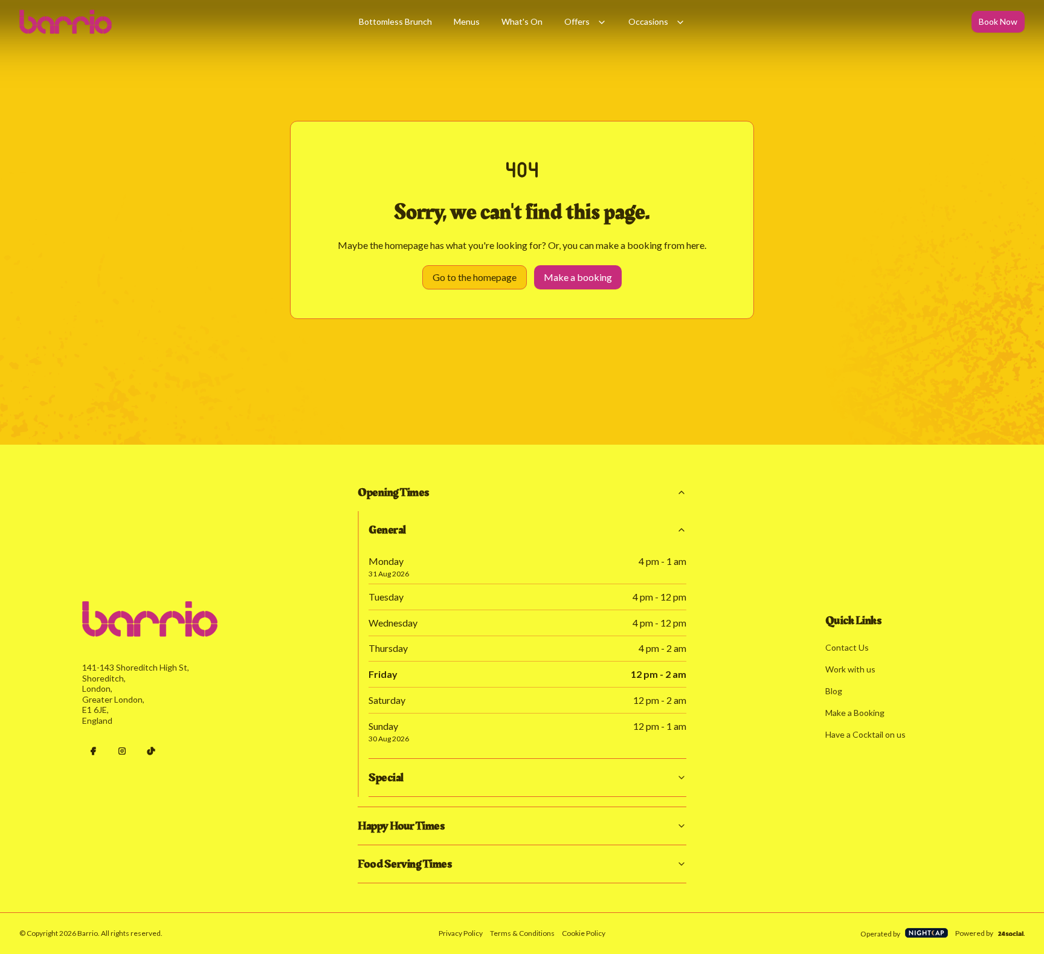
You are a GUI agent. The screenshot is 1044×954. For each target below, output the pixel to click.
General (387, 530)
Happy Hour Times (401, 826)
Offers (577, 21)
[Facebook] (93, 751)
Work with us (850, 669)
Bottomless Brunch (395, 21)
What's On (522, 21)
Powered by (974, 933)
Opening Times (393, 492)
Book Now (998, 21)
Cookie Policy (583, 933)
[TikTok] (151, 751)
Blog (833, 691)
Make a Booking (854, 712)
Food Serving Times (404, 864)
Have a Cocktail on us (865, 734)
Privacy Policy (461, 933)
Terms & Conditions (522, 933)
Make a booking (578, 277)
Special (386, 778)
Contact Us (847, 647)
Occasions (648, 21)
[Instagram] (122, 751)
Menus (467, 21)
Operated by (880, 933)
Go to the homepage (475, 277)
